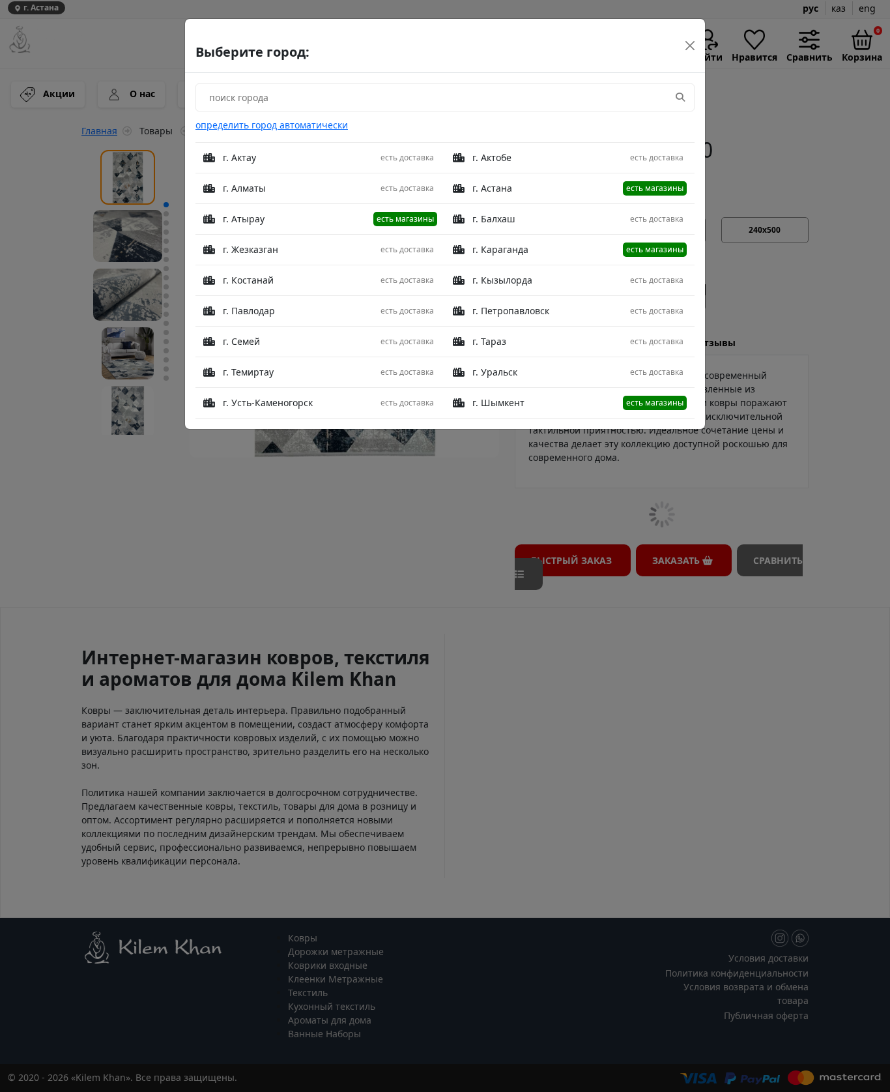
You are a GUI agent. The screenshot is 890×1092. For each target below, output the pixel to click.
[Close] (690, 45)
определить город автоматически (271, 125)
